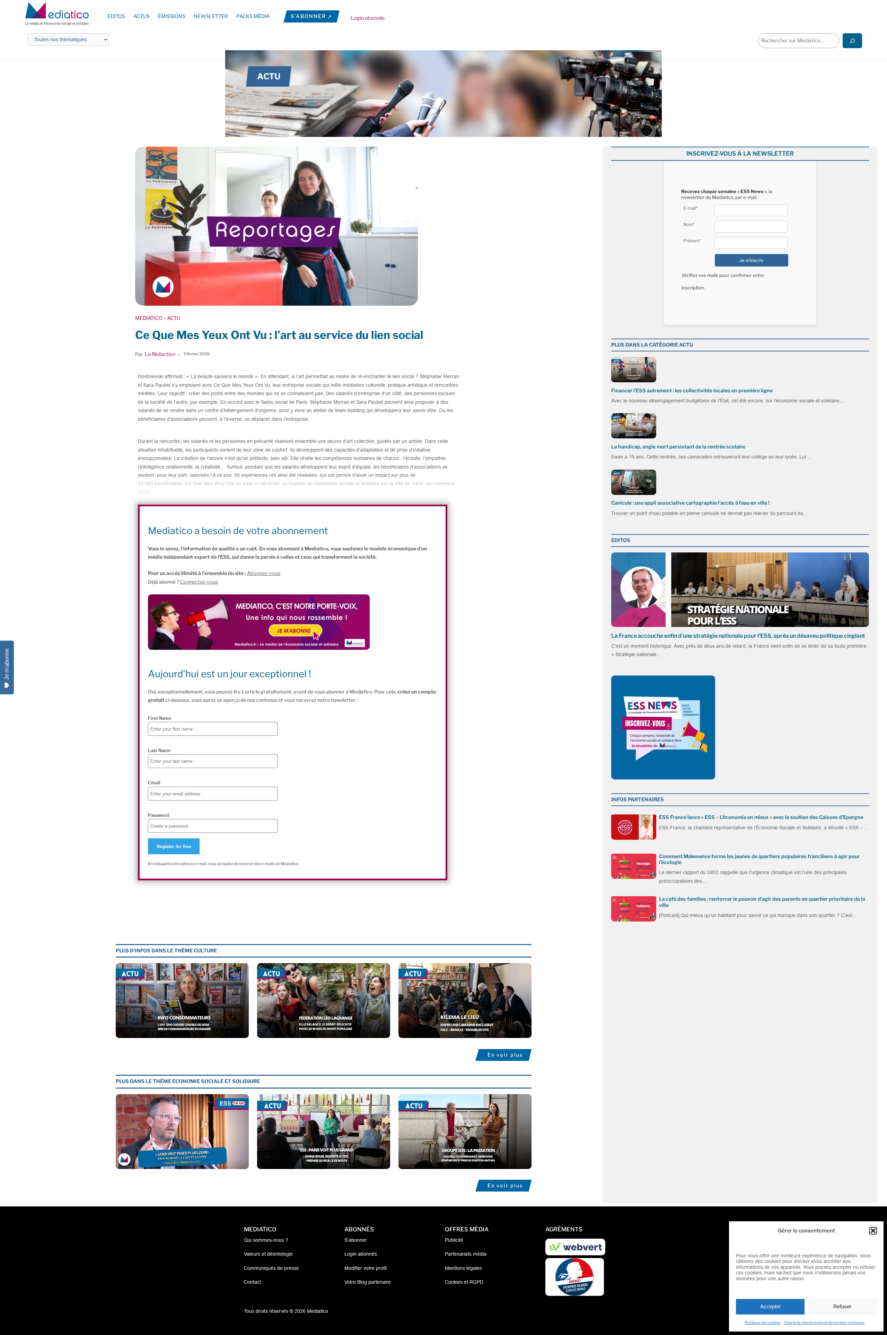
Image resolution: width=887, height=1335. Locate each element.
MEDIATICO (148, 318)
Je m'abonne (7, 664)
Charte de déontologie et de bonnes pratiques (824, 1322)
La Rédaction (160, 354)
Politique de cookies (763, 1322)
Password (158, 815)
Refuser (842, 1306)
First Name (159, 718)
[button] (873, 1230)
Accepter (770, 1306)
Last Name (159, 750)
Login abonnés (368, 18)
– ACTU (171, 318)
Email (154, 782)
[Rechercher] (852, 40)
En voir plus (505, 1055)
